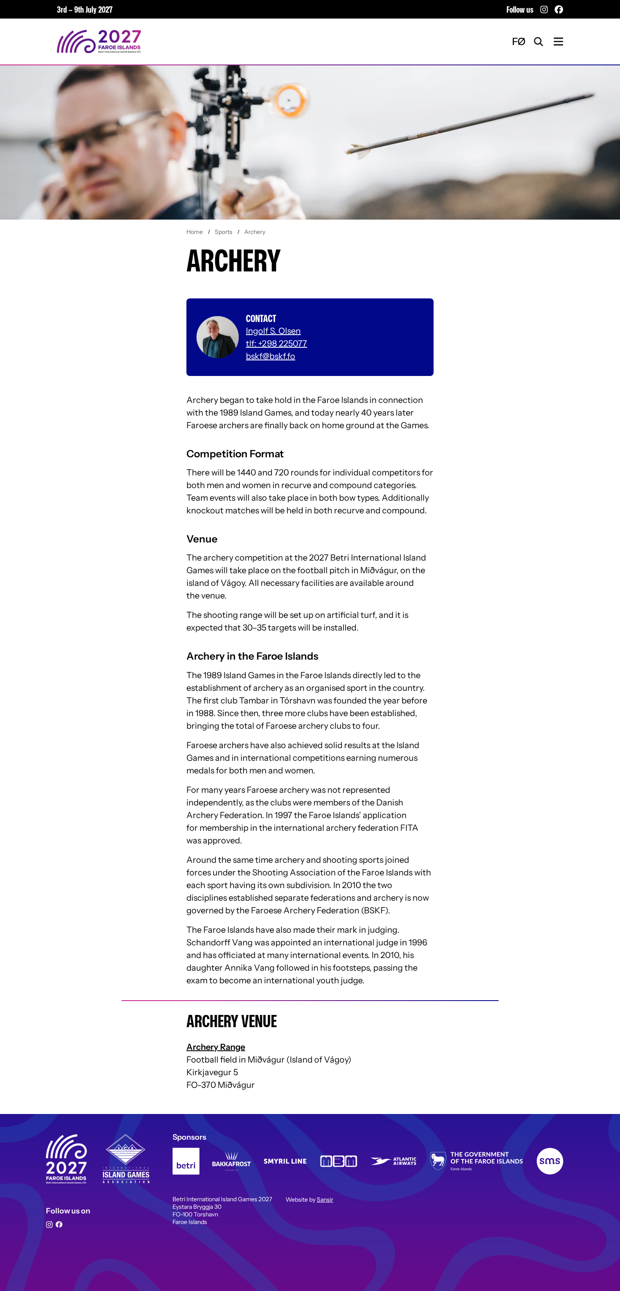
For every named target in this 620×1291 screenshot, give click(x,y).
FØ (519, 41)
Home (195, 232)
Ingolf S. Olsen (273, 331)
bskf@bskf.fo (270, 356)
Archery (254, 232)
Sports (223, 232)
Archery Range (215, 1047)
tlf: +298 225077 (276, 343)
